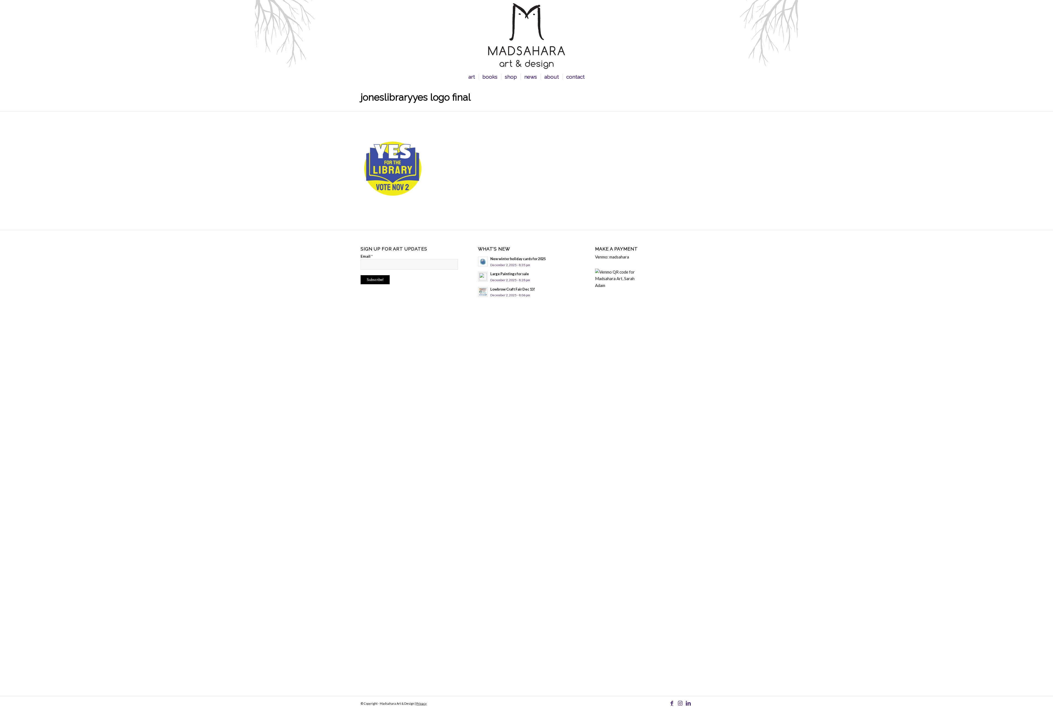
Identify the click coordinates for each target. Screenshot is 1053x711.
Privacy (421, 703)
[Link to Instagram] (680, 703)
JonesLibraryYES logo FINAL (416, 97)
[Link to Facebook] (672, 703)
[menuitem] (472, 77)
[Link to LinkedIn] (688, 703)
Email (367, 256)
